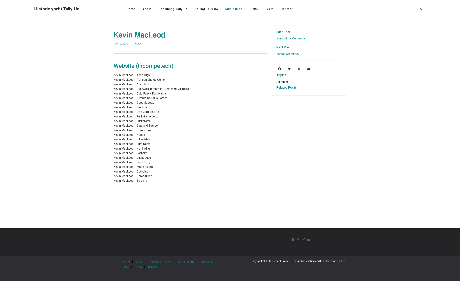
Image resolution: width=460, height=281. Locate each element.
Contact (287, 9)
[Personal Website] (303, 239)
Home (130, 9)
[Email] (308, 69)
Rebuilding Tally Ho (173, 9)
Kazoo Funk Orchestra (290, 38)
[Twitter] (289, 69)
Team (269, 9)
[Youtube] (308, 239)
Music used (234, 9)
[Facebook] (279, 69)
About (146, 9)
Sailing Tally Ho (206, 9)
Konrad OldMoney (287, 54)
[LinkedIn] (299, 69)
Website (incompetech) (144, 65)
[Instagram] (298, 239)
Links (254, 9)
